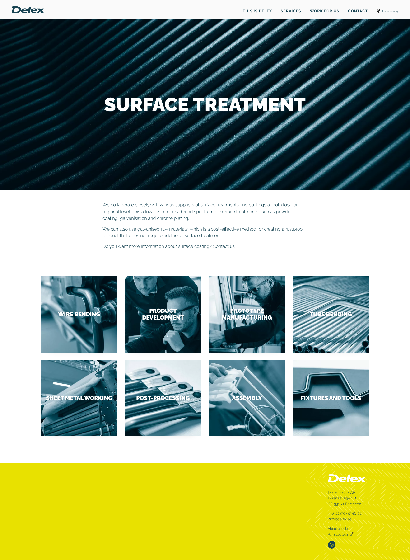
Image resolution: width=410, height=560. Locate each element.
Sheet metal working (79, 398)
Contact (358, 11)
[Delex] (28, 9)
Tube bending (331, 314)
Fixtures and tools (331, 398)
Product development (163, 314)
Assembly (247, 398)
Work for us (324, 11)
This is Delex (257, 11)
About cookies (338, 529)
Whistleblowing (340, 534)
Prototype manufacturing (247, 314)
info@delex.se (339, 519)
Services (291, 11)
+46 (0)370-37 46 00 (345, 513)
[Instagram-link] (332, 544)
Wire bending (79, 314)
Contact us (224, 246)
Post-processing (163, 398)
